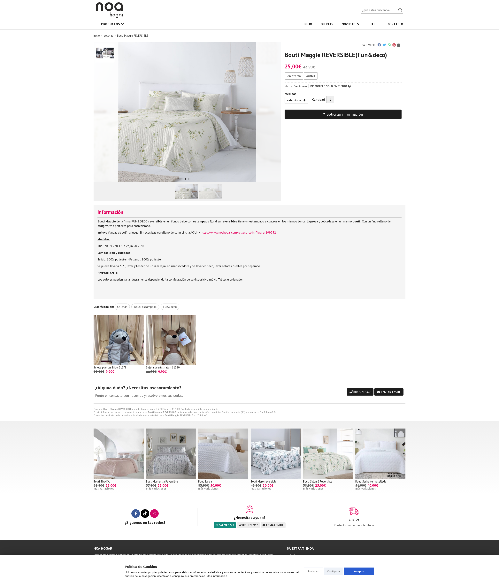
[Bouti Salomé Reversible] (328, 454)
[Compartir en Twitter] (384, 45)
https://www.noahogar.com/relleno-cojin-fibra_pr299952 (238, 232)
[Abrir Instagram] (154, 513)
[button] (185, 179)
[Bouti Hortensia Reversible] (171, 454)
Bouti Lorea (205, 481)
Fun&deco (265, 412)
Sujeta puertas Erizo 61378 (110, 367)
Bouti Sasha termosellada (370, 481)
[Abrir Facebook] (136, 513)
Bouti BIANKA (102, 481)
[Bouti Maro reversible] (276, 454)
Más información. (217, 575)
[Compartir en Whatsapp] (389, 45)
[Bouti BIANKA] (119, 454)
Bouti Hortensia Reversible (162, 481)
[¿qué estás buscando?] (382, 10)
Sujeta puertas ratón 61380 (163, 367)
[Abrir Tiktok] (145, 513)
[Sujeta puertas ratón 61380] (171, 340)
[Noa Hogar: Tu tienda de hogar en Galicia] (109, 10)
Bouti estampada (231, 412)
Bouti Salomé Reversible (317, 481)
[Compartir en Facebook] (379, 45)
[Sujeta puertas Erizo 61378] (119, 340)
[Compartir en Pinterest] (394, 45)
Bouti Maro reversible (264, 481)
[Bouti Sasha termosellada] (380, 454)
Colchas (210, 412)
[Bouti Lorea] (223, 454)
